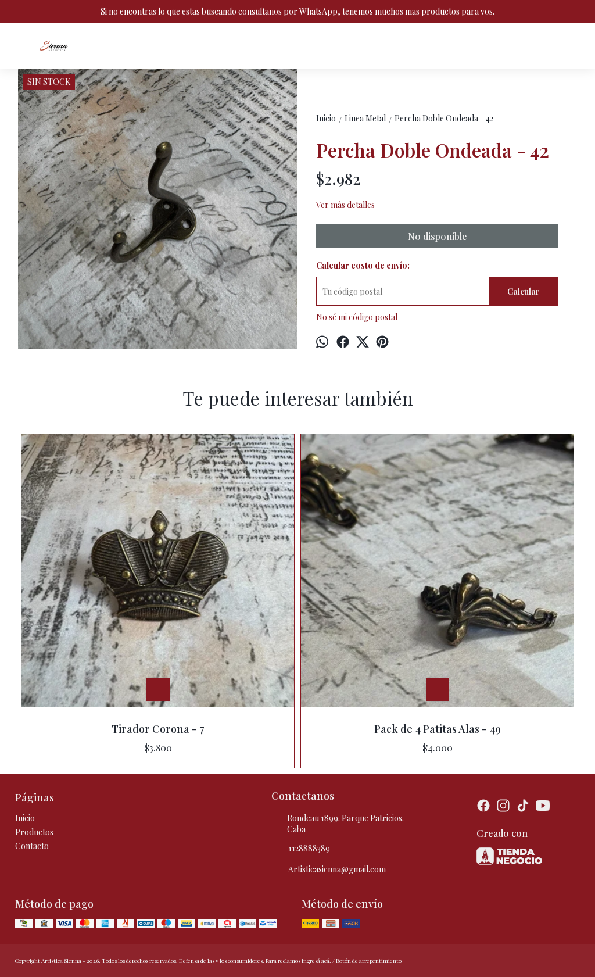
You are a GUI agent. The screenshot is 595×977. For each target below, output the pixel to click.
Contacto (32, 845)
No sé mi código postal (356, 317)
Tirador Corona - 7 (158, 729)
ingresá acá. (317, 961)
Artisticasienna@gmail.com (337, 869)
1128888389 (309, 848)
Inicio (25, 818)
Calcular (523, 291)
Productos (34, 832)
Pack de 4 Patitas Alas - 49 (437, 729)
